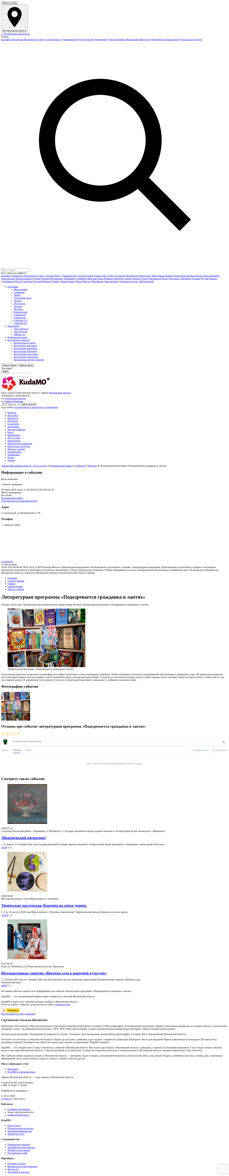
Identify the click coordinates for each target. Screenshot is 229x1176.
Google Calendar (15, 581)
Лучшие (17, 749)
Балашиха (6, 39)
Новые (5, 749)
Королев (185, 276)
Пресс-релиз (14, 1125)
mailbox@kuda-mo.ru (18, 1115)
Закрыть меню (26, 365)
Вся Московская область (15, 34)
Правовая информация (19, 1131)
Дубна (110, 39)
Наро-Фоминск (106, 278)
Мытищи (92, 278)
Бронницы (18, 39)
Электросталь (126, 281)
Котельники (196, 276)
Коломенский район (12, 498)
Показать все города (191, 39)
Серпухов (28, 281)
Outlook (11, 583)
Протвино (185, 278)
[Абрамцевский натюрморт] (114, 804)
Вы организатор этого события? (18, 1014)
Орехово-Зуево (140, 278)
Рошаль (213, 278)
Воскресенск (31, 39)
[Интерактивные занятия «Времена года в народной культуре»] (114, 939)
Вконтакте (13, 1069)
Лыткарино (70, 278)
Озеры (127, 278)
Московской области (60, 392)
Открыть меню (9, 365)
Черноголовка (67, 281)
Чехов (79, 281)
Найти (5, 371)
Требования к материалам (21, 1147)
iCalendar (12, 578)
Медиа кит (13, 1169)
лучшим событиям (13, 401)
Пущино (195, 278)
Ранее (28, 749)
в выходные (36, 407)
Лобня (37, 278)
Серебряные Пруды (11, 281)
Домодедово (100, 39)
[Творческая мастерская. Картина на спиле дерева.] (114, 872)
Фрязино (46, 281)
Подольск (174, 278)
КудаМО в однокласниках (21, 1072)
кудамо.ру (6, 1098)
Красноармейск (211, 276)
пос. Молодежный (144, 281)
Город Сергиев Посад (49, 39)
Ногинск (119, 278)
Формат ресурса (15, 1134)
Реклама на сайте (16, 1163)
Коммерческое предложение (22, 1166)
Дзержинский (69, 39)
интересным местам (15, 398)
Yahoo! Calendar (15, 589)
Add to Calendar (87, 572)
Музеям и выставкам (18, 1150)
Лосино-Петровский (52, 278)
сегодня (18, 407)
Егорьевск (120, 39)
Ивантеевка (158, 39)
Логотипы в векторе (18, 1172)
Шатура (87, 281)
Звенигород (145, 39)
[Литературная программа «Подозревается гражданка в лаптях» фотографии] (15, 719)
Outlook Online (15, 586)
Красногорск (8, 278)
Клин (177, 39)
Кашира (169, 39)
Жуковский (132, 39)
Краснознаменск (24, 278)
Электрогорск (111, 281)
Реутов (204, 278)
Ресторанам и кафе (17, 1153)
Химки (56, 281)
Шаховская (97, 281)
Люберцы (81, 278)
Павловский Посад (158, 278)
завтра (26, 407)
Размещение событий (18, 1144)
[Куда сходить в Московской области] (35, 390)
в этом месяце (50, 407)
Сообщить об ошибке (18, 1109)
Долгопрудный (85, 39)
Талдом (37, 281)
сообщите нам (62, 1004)
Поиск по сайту (9, 3)
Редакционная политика (20, 1128)
